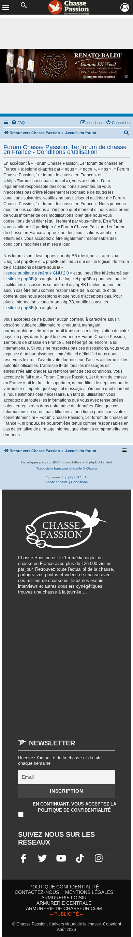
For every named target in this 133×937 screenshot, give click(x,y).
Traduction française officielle (59, 468)
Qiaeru (91, 468)
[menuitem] (18, 123)
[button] (23, 5)
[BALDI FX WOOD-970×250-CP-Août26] (66, 66)
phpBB (50, 462)
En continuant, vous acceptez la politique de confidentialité (74, 807)
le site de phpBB (18, 279)
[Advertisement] (66, 663)
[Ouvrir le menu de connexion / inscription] (125, 7)
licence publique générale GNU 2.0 (36, 273)
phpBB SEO (78, 477)
